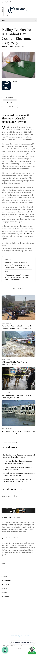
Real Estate (5, 597)
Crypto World (6, 568)
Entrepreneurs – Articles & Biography (14, 572)
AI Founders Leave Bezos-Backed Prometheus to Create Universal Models (17, 468)
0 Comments (10, 106)
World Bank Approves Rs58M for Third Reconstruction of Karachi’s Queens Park (17, 327)
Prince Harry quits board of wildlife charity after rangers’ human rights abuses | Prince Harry (17, 480)
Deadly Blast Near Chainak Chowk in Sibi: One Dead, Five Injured (17, 396)
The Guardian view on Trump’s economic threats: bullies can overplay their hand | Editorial (19, 456)
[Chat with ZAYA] (32, 650)
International (6, 580)
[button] (3, 2)
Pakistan (10, 47)
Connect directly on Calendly (19, 636)
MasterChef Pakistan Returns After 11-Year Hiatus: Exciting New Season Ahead (17, 277)
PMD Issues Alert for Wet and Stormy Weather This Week (16, 363)
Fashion (4, 576)
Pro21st (4, 47)
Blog (3, 564)
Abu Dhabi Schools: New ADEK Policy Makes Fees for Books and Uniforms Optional (19, 474)
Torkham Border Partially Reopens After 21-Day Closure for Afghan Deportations (17, 265)
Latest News (5, 584)
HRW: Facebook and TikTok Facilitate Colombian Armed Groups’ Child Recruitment (17, 462)
